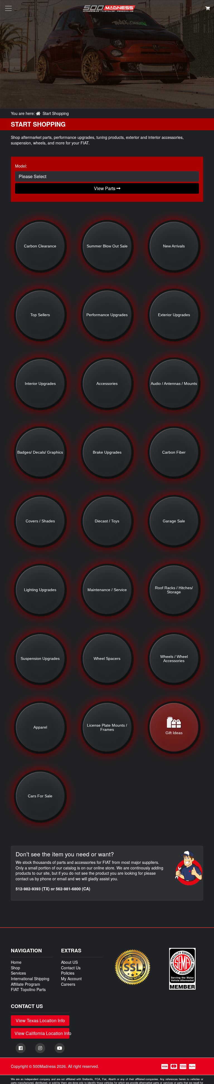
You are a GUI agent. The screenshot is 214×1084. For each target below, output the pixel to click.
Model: (21, 166)
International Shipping (30, 978)
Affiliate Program (25, 984)
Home (16, 962)
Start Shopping (56, 113)
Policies (67, 973)
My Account (71, 978)
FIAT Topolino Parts (28, 989)
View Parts (105, 188)
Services (18, 973)
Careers (68, 984)
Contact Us (71, 967)
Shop (15, 967)
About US (69, 962)
